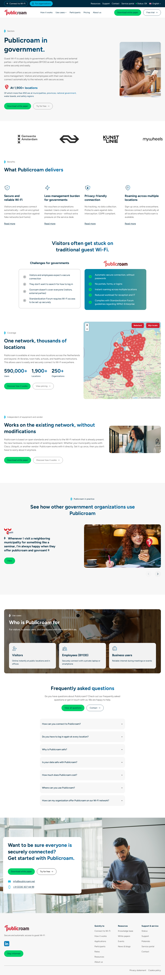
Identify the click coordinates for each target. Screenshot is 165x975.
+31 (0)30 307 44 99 (23, 886)
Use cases (60, 12)
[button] (148, 574)
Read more (9, 223)
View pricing (41, 386)
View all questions (73, 708)
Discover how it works (17, 386)
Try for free (41, 106)
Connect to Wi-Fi (17, 3)
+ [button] (87, 325)
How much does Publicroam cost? (59, 775)
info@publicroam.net (24, 881)
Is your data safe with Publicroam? (59, 762)
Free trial (150, 12)
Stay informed (13, 953)
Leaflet (135, 398)
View (9, 560)
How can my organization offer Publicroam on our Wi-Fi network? (75, 800)
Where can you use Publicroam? (58, 787)
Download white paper (127, 12)
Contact (93, 708)
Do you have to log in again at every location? (65, 736)
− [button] (87, 329)
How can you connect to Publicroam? (61, 723)
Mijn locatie (153, 325)
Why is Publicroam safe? (54, 749)
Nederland (138, 325)
